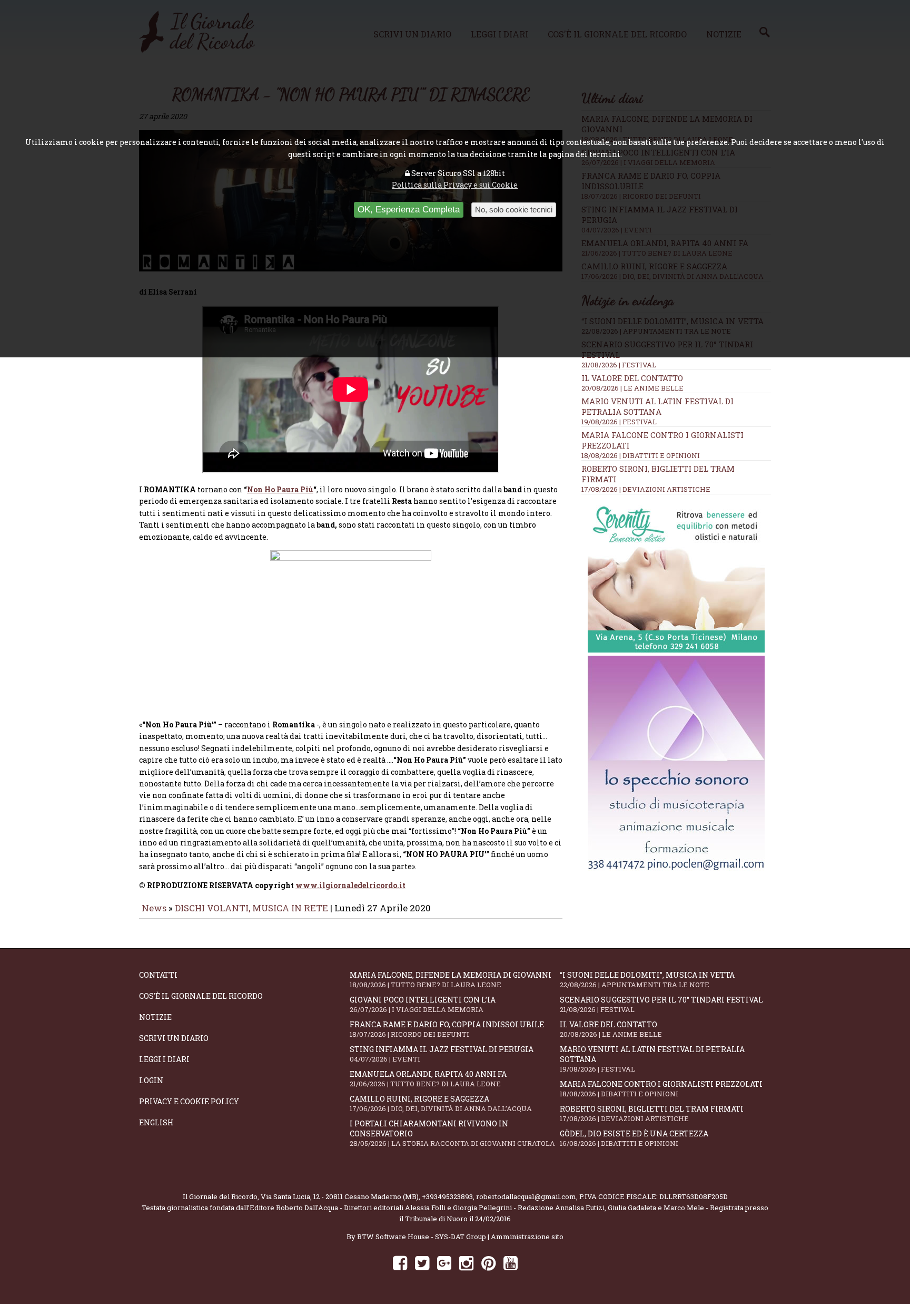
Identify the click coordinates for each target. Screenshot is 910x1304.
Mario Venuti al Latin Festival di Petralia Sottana (657, 406)
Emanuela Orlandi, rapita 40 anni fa (428, 1078)
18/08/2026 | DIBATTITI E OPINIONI (640, 455)
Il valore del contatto (632, 378)
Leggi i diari (164, 1059)
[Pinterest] (488, 1262)
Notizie (155, 1017)
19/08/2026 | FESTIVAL (619, 421)
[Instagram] (466, 1262)
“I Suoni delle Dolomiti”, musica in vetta (647, 979)
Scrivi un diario (174, 1038)
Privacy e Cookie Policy (189, 1101)
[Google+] (444, 1262)
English (156, 1122)
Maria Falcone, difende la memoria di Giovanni (450, 979)
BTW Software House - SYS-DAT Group (421, 1236)
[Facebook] (400, 1262)
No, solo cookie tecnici (513, 209)
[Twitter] (422, 1262)
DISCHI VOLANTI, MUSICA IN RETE (251, 908)
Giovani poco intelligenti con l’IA (423, 1004)
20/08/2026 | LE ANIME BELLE (632, 388)
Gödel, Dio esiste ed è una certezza (634, 1138)
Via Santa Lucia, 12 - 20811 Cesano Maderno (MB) (340, 1196)
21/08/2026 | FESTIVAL (618, 364)
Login (151, 1080)
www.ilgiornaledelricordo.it (350, 885)
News (154, 908)
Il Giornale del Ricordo (220, 1196)
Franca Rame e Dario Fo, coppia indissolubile (447, 1029)
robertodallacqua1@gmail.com (526, 1196)
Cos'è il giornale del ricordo (201, 996)
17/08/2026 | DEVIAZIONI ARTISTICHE (645, 489)
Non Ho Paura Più (280, 489)
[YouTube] (510, 1262)
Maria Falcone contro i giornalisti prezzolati (661, 1088)
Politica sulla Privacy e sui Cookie (455, 185)
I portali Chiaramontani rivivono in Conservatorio (452, 1133)
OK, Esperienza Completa (409, 210)
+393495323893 (447, 1196)
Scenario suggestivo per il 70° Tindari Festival (661, 1004)
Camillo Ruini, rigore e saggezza (441, 1103)
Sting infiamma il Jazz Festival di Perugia (441, 1054)
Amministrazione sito (527, 1236)
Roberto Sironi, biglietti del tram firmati (652, 1113)
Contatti (158, 975)
